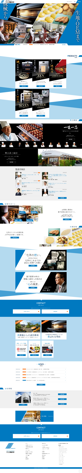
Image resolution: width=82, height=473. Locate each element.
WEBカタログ (44, 443)
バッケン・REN (61, 455)
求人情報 (43, 458)
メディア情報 (27, 455)
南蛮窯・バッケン (61, 446)
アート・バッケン (61, 457)
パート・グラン (28, 450)
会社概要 (23, 404)
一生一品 (43, 446)
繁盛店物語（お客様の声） (46, 447)
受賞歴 (26, 457)
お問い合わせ (27, 311)
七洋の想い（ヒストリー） (29, 445)
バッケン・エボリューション (63, 452)
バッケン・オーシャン (62, 456)
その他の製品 (60, 464)
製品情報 (59, 445)
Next (81, 144)
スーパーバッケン (61, 447)
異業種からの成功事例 (29, 453)
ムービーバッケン (61, 460)
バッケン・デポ (61, 461)
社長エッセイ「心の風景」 (46, 448)
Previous (0, 144)
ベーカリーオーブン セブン (62, 451)
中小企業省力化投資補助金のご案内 (63, 443)
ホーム (26, 443)
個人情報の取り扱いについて (46, 453)
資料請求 (55, 311)
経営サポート (27, 448)
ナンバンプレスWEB (45, 445)
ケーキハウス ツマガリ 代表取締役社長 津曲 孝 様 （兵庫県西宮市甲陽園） (44, 44)
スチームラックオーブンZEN (63, 448)
